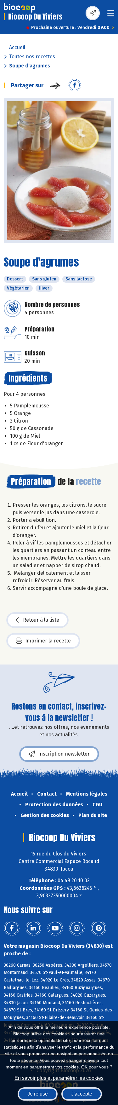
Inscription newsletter (64, 754)
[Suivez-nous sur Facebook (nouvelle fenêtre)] (12, 928)
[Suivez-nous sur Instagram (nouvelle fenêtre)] (77, 928)
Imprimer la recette (48, 641)
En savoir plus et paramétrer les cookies (59, 1078)
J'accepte (81, 1093)
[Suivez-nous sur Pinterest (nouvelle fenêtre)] (98, 928)
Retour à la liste (41, 620)
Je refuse (37, 1093)
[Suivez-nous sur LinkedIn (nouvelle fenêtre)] (33, 928)
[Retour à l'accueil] (19, 8)
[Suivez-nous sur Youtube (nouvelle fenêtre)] (55, 928)
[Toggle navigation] (110, 15)
